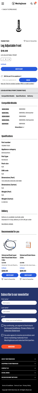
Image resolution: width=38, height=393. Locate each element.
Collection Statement (12, 330)
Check (28, 80)
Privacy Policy (26, 328)
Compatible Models (8, 96)
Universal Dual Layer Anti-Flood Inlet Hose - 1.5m (9, 257)
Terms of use (18, 385)
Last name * (5, 308)
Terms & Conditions (7, 385)
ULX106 (22, 263)
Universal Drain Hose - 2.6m (28, 256)
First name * (5, 299)
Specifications (21, 96)
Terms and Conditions (12, 328)
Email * (3, 316)
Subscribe (11, 346)
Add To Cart (19, 69)
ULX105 (4, 263)
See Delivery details (7, 224)
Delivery (30, 96)
